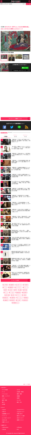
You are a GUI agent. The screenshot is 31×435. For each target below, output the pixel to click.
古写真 (3, 404)
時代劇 (25, 290)
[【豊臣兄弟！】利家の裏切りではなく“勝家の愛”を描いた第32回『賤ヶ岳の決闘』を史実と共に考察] (6, 191)
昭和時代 (13, 300)
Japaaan (15, 1)
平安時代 (26, 284)
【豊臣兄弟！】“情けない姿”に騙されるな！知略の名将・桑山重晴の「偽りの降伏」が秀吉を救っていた (21, 140)
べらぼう (12, 292)
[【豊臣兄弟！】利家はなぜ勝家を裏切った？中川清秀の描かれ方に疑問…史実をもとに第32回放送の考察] (6, 177)
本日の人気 (4, 420)
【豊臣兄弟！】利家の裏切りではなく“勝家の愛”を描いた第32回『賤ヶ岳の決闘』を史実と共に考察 (21, 189)
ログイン (24, 3)
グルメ (3, 398)
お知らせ (4, 411)
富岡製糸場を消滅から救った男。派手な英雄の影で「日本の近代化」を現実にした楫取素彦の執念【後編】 (21, 259)
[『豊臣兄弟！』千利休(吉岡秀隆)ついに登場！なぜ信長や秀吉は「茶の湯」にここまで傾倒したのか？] (6, 205)
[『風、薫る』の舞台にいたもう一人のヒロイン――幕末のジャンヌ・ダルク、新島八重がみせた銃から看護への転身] (6, 149)
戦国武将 (11, 287)
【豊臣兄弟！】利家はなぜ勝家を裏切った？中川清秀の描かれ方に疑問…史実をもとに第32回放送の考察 (21, 175)
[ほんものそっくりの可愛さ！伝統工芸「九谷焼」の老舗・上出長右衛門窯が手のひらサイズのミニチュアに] (6, 247)
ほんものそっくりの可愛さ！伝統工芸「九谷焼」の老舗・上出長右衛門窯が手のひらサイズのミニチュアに (21, 245)
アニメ (5, 287)
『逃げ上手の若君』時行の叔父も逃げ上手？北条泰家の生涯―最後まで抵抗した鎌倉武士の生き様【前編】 (21, 238)
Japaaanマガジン (20, 409)
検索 (30, 1)
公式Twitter (11, 127)
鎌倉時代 (6, 300)
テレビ (6, 292)
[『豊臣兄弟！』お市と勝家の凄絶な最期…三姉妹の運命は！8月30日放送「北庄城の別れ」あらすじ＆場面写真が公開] (6, 268)
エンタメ (19, 400)
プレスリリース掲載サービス (15, 118)
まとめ (18, 389)
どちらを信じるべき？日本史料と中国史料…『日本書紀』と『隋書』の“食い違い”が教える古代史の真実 (21, 182)
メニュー (1, 1)
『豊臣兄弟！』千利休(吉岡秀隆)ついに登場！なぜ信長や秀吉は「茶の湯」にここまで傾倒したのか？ (21, 203)
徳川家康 (8, 295)
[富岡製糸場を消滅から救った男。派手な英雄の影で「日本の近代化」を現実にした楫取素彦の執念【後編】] (6, 261)
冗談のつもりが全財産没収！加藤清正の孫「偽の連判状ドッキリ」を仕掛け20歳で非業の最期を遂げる (20, 273)
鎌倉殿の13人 (16, 302)
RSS (26, 127)
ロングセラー (19, 287)
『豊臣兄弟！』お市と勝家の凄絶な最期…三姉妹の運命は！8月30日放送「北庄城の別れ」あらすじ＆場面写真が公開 (21, 266)
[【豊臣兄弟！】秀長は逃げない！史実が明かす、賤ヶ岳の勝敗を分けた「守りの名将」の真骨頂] (6, 156)
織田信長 (19, 292)
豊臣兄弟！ (6, 297)
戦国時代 (12, 284)
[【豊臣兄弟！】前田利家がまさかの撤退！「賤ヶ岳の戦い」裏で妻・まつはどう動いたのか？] (6, 198)
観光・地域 (4, 400)
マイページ (4, 415)
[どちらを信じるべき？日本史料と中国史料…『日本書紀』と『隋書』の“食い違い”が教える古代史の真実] (6, 184)
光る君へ (19, 300)
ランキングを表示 (15, 280)
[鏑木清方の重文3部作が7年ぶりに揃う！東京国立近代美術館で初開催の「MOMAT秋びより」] (6, 254)
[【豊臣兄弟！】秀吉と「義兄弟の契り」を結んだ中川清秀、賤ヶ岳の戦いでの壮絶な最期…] (6, 219)
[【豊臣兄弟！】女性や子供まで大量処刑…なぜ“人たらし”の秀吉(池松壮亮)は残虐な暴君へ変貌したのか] (6, 212)
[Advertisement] (11, 15)
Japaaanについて (20, 411)
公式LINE (19, 127)
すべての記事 (5, 389)
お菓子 (11, 290)
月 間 (25, 136)
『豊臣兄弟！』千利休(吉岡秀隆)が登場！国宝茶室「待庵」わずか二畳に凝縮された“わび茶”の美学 (21, 161)
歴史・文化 (19, 402)
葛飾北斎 (26, 300)
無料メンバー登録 (20, 415)
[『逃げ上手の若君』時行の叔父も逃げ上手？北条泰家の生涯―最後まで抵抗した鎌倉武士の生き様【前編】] (6, 240)
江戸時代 (6, 284)
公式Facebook (4, 127)
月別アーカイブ (20, 418)
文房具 (24, 295)
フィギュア (20, 297)
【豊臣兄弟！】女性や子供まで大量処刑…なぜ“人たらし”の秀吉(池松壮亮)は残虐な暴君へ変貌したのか (21, 210)
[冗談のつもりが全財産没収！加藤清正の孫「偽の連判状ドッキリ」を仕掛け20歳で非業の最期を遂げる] (6, 275)
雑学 (6, 290)
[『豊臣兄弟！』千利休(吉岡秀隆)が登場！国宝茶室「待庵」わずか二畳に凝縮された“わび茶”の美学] (6, 163)
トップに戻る (27, 384)
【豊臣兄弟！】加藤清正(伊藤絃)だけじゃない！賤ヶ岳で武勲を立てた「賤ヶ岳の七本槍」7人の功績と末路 (21, 168)
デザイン (19, 295)
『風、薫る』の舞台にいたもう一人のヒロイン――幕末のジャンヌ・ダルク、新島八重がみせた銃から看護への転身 (21, 147)
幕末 (16, 290)
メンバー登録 (28, 3)
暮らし (3, 402)
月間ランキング (5, 422)
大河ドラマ (19, 284)
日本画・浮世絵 (20, 391)
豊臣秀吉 (13, 297)
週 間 (15, 136)
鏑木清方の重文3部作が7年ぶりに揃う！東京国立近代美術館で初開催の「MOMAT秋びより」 (21, 252)
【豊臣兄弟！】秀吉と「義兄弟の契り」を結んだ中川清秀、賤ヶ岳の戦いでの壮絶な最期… (21, 217)
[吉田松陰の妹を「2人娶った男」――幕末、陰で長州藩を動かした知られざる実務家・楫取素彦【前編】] (6, 233)
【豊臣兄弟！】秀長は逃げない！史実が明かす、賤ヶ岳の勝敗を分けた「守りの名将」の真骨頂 (21, 154)
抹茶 (13, 295)
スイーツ (26, 287)
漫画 (20, 290)
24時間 (5, 136)
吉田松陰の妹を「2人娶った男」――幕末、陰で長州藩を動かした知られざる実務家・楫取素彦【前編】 (21, 231)
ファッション (5, 394)
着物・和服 (19, 394)
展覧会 (26, 297)
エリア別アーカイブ (6, 418)
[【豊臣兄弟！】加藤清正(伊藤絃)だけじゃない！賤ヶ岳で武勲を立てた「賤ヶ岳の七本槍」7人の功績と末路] (6, 170)
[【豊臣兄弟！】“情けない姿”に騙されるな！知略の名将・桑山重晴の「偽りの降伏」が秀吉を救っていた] (6, 142)
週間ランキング (20, 420)
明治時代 (25, 292)
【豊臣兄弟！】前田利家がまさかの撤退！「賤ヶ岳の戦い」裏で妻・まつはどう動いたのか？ (21, 196)
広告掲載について (6, 413)
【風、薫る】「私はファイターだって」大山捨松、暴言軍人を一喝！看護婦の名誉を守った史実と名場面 (21, 224)
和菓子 (18, 398)
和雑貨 (18, 396)
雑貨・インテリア (6, 396)
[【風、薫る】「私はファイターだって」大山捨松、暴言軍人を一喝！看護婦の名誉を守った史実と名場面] (6, 226)
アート (3, 391)
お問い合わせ (20, 413)
